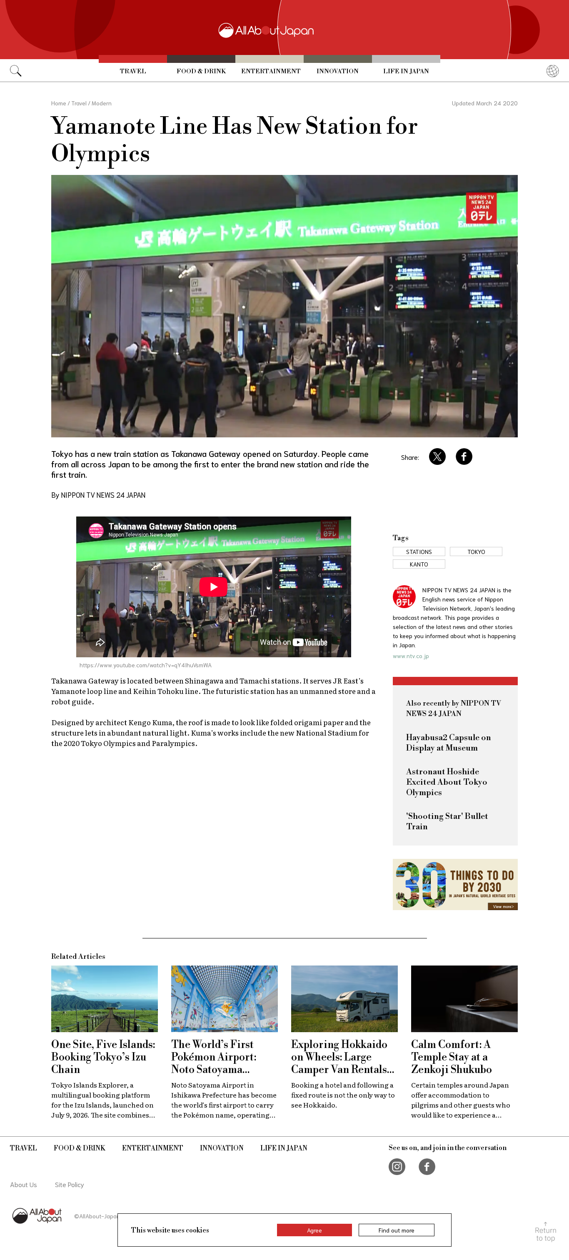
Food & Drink (201, 71)
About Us (23, 1184)
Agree (314, 1230)
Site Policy (69, 1184)
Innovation (338, 71)
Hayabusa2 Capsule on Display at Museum (448, 743)
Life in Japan (406, 71)
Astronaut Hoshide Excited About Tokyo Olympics (446, 782)
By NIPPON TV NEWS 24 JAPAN (98, 494)
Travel (133, 71)
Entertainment (271, 71)
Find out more (396, 1230)
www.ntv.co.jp (411, 655)
